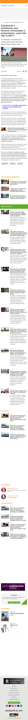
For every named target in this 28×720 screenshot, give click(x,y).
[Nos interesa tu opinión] (14, 681)
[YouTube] (13, 706)
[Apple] (18, 706)
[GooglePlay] (21, 706)
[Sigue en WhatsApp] (24, 71)
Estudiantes (5, 163)
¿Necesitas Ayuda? (14, 702)
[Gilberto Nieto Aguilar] (3, 490)
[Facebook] (7, 706)
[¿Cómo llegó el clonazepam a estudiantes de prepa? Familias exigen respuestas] (5, 189)
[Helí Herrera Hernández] (3, 496)
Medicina (13, 163)
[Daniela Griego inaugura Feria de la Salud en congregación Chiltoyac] (5, 398)
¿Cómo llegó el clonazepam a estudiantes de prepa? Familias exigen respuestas (14, 107)
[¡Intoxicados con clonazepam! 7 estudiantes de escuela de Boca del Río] (5, 182)
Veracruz (20, 163)
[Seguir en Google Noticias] (26, 71)
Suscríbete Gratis (14, 602)
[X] (10, 706)
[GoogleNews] (15, 706)
